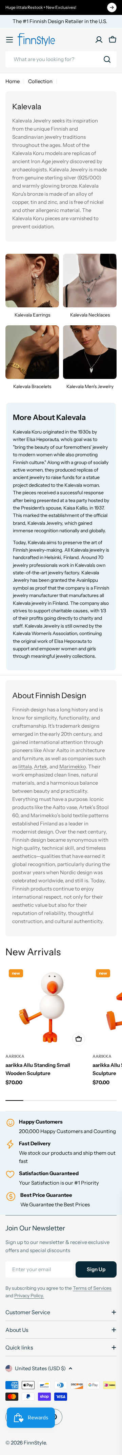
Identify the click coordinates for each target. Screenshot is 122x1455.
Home (12, 81)
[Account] (99, 40)
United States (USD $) (40, 1368)
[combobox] (61, 59)
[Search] (107, 59)
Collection (40, 81)
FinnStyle (35, 1442)
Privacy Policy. (29, 1296)
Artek (40, 766)
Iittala (25, 766)
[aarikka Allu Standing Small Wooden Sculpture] (46, 1007)
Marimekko (72, 766)
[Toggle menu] (9, 40)
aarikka (14, 1056)
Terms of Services (92, 1288)
